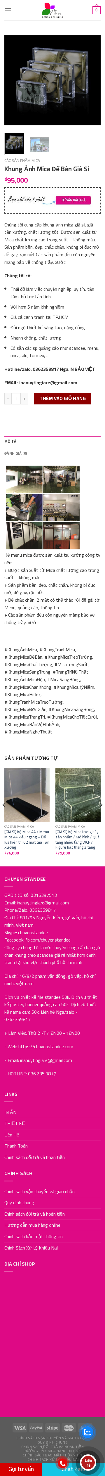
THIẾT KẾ (14, 1123)
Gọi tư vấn (21, 1468)
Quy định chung (19, 1202)
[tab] (52, 441)
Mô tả (10, 441)
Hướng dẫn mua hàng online (32, 1225)
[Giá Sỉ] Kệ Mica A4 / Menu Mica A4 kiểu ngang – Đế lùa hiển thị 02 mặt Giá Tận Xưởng (26, 839)
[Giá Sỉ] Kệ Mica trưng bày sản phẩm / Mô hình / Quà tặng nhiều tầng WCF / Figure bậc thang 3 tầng (77, 839)
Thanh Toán (16, 1145)
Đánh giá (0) (15, 453)
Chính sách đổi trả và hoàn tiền (34, 1157)
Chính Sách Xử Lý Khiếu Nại (31, 1247)
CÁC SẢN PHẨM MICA (22, 160)
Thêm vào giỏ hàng (63, 398)
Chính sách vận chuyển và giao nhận (39, 1191)
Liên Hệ (11, 1134)
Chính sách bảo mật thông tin (33, 1236)
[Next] (91, 80)
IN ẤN (10, 1112)
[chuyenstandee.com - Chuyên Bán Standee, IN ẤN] (52, 10)
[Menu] (7, 10)
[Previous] (13, 80)
